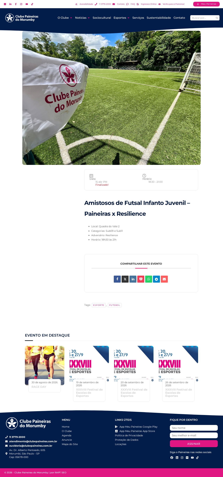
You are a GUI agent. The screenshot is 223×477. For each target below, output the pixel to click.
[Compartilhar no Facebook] (117, 279)
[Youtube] (192, 457)
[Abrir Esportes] (128, 18)
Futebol (114, 305)
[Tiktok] (197, 457)
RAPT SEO (60, 472)
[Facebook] (172, 457)
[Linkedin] (132, 279)
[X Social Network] (125, 279)
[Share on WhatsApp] (148, 279)
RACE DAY (39, 386)
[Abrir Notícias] (88, 18)
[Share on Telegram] (156, 279)
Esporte (98, 305)
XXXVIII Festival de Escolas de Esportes (89, 393)
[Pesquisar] (217, 17)
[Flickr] (187, 457)
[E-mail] (164, 279)
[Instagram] (182, 457)
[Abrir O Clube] (71, 18)
